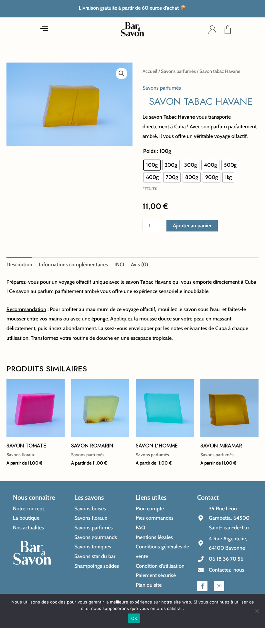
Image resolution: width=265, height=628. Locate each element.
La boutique (26, 518)
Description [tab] (19, 264)
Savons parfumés (178, 71)
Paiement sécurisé (156, 575)
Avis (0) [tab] (139, 264)
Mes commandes (155, 518)
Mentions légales (154, 537)
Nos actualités (28, 528)
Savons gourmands (95, 537)
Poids (149, 151)
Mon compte (150, 508)
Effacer (150, 188)
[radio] (152, 165)
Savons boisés (90, 508)
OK (134, 618)
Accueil (150, 71)
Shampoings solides (96, 566)
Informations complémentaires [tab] (73, 264)
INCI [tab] (119, 264)
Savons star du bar (94, 556)
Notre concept (28, 508)
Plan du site (149, 585)
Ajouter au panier (192, 225)
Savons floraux (90, 518)
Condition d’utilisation (160, 566)
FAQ (140, 528)
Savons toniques (92, 547)
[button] (44, 29)
